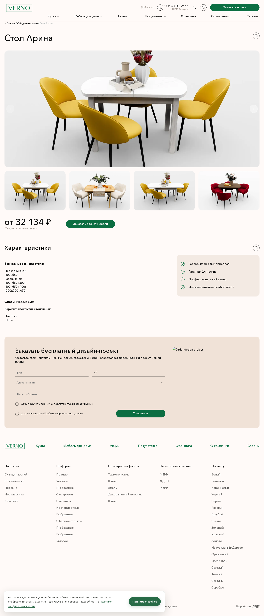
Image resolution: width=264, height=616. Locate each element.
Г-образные (64, 514)
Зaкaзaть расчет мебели (90, 224)
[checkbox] (17, 404)
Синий (216, 521)
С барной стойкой (69, 521)
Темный (216, 574)
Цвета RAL (219, 561)
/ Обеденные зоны (27, 23)
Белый (216, 474)
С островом (64, 494)
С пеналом (63, 501)
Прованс (10, 488)
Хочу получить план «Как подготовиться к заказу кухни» (57, 404)
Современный (14, 481)
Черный (216, 494)
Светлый (217, 567)
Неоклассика (14, 494)
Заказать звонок (235, 7)
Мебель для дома (86, 16)
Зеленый (217, 527)
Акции (122, 16)
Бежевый (217, 481)
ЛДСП (164, 481)
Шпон (112, 481)
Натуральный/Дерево (227, 547)
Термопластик (118, 474)
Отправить (141, 413)
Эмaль (112, 488)
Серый (216, 501)
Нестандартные (67, 507)
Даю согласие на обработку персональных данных (52, 413)
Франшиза (188, 16)
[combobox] (16, 383)
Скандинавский (15, 474)
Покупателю (154, 16)
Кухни (52, 16)
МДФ (164, 474)
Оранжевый (219, 554)
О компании (220, 16)
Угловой (62, 541)
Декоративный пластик (125, 494)
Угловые (62, 481)
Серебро (217, 587)
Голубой (217, 514)
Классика (11, 501)
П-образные (65, 488)
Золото (216, 541)
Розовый (217, 507)
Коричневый (220, 488)
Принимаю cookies (144, 601)
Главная (11, 23)
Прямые (62, 474)
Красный (217, 534)
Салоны (252, 16)
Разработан (243, 606)
